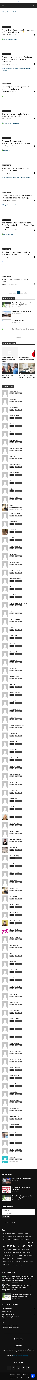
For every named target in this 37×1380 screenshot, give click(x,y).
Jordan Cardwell (15, 774)
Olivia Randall (14, 1002)
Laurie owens (14, 880)
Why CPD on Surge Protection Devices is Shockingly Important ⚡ (18, 31)
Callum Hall (13, 554)
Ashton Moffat (14, 497)
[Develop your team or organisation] (10, 368)
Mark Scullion (14, 913)
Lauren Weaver (14, 872)
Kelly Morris (13, 815)
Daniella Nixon (14, 595)
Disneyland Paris (6, 1243)
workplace (12, 1264)
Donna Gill (13, 627)
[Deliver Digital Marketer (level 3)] (10, 352)
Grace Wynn (13, 717)
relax (4, 1258)
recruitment (19, 1255)
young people (19, 1264)
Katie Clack (13, 799)
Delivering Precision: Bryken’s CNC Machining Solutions (16, 88)
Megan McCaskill (15, 921)
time (31, 1261)
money (27, 1249)
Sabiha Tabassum (6, 34)
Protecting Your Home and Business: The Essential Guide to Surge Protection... (17, 59)
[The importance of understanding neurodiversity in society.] (18, 103)
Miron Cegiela (14, 929)
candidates (20, 1233)
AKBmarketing (14, 416)
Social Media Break (18, 320)
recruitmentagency (27, 1255)
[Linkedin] (18, 1368)
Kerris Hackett (14, 823)
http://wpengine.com (14, 1161)
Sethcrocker (13, 1084)
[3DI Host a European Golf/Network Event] (18, 269)
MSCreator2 (13, 961)
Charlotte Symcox (15, 578)
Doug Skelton (14, 636)
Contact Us (24, 1374)
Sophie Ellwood (14, 1092)
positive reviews (6, 1255)
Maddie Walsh (14, 904)
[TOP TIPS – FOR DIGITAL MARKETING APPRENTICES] (27, 368)
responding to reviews (8, 1261)
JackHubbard (14, 758)
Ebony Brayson (14, 644)
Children (26, 1233)
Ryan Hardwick (14, 1043)
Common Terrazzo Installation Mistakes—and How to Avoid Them (16, 142)
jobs (29, 1246)
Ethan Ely (12, 684)
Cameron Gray (14, 562)
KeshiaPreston (14, 831)
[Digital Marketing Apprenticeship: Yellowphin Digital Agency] (6, 305)
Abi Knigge (13, 399)
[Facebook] (9, 1368)
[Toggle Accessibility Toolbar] (33, 1375)
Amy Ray (12, 456)
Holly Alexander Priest (17, 725)
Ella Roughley (14, 652)
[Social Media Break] (6, 322)
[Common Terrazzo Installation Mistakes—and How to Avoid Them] (18, 130)
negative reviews (7, 1252)
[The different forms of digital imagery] (6, 331)
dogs (13, 1243)
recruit (13, 1255)
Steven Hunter (14, 1116)
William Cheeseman (16, 1141)
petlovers (29, 1252)
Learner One (14, 888)
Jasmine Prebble (15, 766)
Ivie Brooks (13, 750)
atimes (12, 505)
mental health (21, 1249)
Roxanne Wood (14, 1027)
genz (4, 1246)
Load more (18, 337)
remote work (10, 1258)
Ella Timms (13, 660)
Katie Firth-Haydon (16, 807)
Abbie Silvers (14, 391)
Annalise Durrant (15, 464)
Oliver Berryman (15, 986)
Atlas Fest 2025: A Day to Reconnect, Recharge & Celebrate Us (17, 169)
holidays (18, 1246)
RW (11, 1035)
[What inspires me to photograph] (6, 314)
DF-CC (3, 118)
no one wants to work (17, 1252)
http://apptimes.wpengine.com (16, 509)
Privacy (18, 1374)
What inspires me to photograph (21, 311)
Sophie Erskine (14, 1100)
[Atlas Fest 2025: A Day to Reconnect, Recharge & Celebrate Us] (18, 157)
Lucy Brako (13, 896)
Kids (4, 1249)
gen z (30, 1242)
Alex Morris (13, 432)
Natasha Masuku (15, 970)
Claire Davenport (15, 587)
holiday (10, 1246)
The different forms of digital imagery (23, 329)
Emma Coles (14, 668)
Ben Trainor (13, 530)
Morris (12, 953)
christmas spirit (6, 1239)
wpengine (13, 1157)
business (14, 1233)
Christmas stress (15, 1239)
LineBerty (8, 1249)
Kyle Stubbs (13, 847)
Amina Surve (14, 440)
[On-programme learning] (27, 352)
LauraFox (13, 864)
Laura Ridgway (6, 64)
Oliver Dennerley (15, 994)
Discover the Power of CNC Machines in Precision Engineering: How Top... (18, 196)
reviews (16, 1261)
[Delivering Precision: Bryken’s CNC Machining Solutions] (18, 76)
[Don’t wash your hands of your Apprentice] (6, 1189)
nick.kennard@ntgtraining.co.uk (22, 1356)
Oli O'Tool (13, 978)
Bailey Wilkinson (15, 513)
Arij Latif (12, 489)
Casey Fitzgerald (15, 570)
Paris (24, 1252)
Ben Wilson (13, 538)
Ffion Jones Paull (15, 693)
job (24, 1246)
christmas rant (18, 1236)
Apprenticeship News (7, 357)
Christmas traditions (24, 1239)
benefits (9, 1233)
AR (10, 481)
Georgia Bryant (15, 709)
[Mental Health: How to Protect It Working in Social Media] (6, 1288)
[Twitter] (23, 1368)
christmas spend (27, 1236)
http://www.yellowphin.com (15, 924)
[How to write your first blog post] (6, 1181)
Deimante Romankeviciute (18, 603)
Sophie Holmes (14, 1108)
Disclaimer (12, 1374)
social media (22, 1261)
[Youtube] (28, 1368)
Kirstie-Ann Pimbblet (16, 839)
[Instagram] (13, 1368)
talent (27, 1261)
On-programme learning (26, 359)
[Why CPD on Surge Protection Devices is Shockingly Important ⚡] (18, 19)
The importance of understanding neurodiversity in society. (16, 115)
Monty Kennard (14, 945)
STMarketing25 (6, 91)
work (6, 1264)
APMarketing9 (14, 473)
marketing (14, 1249)
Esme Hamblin (14, 676)
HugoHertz (5, 284)
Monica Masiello (15, 937)
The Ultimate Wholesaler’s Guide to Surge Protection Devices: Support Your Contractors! (18, 225)
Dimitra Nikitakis (15, 619)
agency (4, 1233)
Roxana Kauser (14, 1019)
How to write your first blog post (21, 1178)
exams (16, 1243)
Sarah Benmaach (15, 1067)
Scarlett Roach (14, 1076)
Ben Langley (14, 521)
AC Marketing (14, 407)
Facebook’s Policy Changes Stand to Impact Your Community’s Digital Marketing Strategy (22, 1278)
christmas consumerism (8, 1236)
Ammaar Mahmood (16, 448)
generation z (22, 1243)
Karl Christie (13, 790)
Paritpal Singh (14, 1010)
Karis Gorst (13, 782)
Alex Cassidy (14, 424)
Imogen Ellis (13, 741)
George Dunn (14, 701)
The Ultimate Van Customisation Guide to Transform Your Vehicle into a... (18, 253)
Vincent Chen (14, 1133)
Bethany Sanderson (16, 546)
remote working (18, 1258)
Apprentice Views (6, 27)
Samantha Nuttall (15, 1059)
